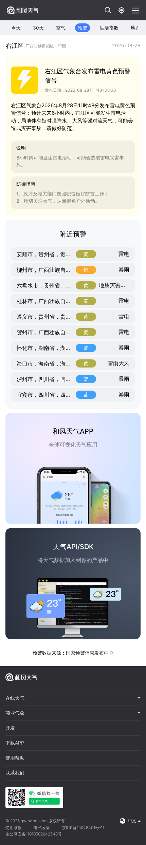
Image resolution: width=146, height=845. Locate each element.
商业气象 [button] (14, 713)
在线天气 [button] (14, 698)
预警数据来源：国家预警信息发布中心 (73, 653)
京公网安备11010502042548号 (33, 834)
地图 (135, 28)
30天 (38, 28)
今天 (16, 28)
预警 (82, 28)
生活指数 (108, 28)
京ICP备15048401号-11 (83, 827)
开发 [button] (10, 728)
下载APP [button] (14, 743)
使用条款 (13, 827)
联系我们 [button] (14, 772)
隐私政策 (42, 827)
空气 (61, 28)
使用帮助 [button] (14, 757)
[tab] (73, 698)
